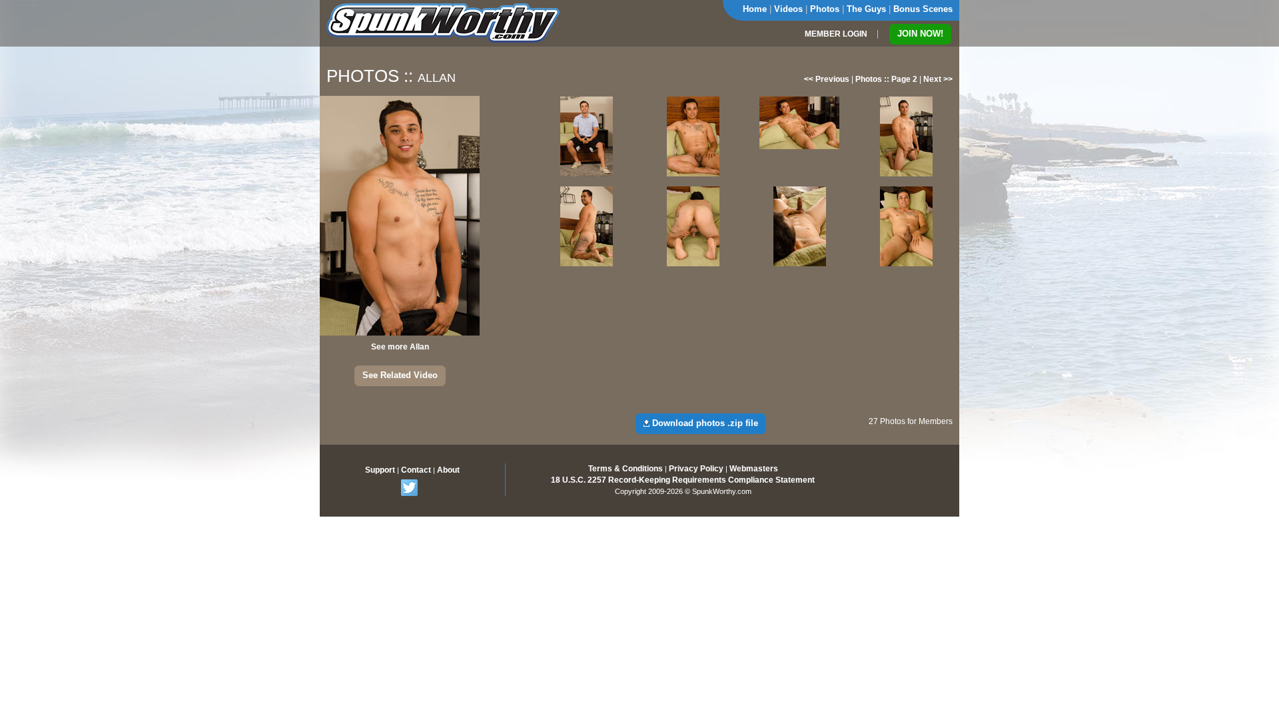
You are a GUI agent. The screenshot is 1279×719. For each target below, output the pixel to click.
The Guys (866, 9)
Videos (788, 9)
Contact (416, 470)
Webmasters (753, 468)
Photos (824, 9)
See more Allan (400, 347)
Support (380, 470)
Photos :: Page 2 (886, 79)
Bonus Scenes (923, 9)
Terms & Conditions (625, 468)
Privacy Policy (696, 468)
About (448, 470)
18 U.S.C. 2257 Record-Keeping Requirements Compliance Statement (683, 480)
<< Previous (826, 79)
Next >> (938, 79)
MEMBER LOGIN (836, 34)
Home (755, 9)
